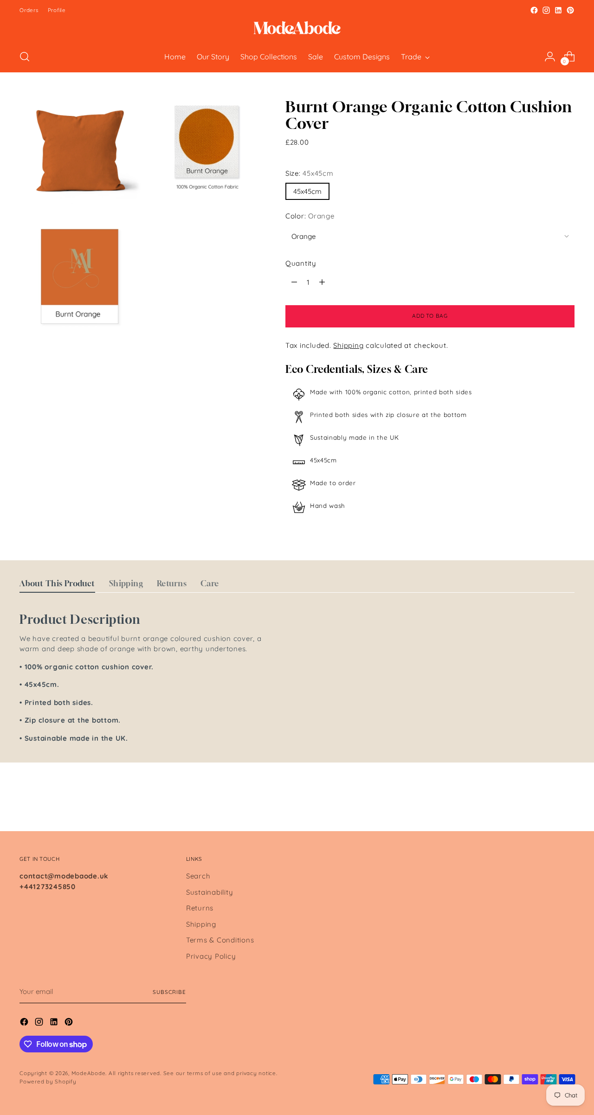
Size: (309, 173)
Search (198, 875)
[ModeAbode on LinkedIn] (558, 10)
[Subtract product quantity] (294, 282)
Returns (199, 908)
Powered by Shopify (48, 1081)
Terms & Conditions (220, 940)
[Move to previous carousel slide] (545, 799)
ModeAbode (88, 1073)
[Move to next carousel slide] (567, 799)
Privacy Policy (211, 956)
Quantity (300, 263)
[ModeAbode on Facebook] (534, 10)
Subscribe (169, 991)
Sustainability (209, 892)
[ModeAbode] (297, 29)
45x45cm (307, 191)
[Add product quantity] (322, 282)
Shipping (348, 345)
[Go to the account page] (550, 56)
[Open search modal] (24, 56)
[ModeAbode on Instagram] (546, 10)
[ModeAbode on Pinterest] (570, 10)
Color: (310, 215)
